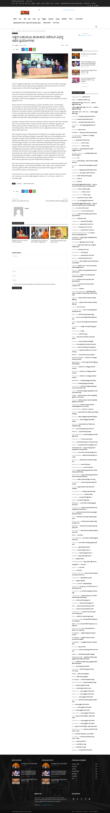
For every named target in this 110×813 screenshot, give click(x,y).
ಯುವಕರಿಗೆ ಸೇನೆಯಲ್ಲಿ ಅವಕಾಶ (85, 431)
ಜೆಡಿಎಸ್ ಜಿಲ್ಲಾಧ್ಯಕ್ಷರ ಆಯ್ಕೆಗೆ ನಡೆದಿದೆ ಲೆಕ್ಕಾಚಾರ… (88, 416)
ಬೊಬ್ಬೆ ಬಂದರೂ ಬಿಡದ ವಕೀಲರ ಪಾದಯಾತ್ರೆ (88, 132)
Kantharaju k (75, 503)
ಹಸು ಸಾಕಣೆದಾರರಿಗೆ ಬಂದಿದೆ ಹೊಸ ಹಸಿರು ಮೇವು (86, 344)
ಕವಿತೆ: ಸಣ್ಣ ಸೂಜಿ (84, 252)
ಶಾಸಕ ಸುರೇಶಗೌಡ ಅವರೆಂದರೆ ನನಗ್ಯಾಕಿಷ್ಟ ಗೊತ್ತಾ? (57, 201)
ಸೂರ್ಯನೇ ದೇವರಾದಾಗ (85, 464)
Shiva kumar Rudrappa (77, 357)
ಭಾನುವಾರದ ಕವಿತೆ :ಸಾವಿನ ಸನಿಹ (87, 255)
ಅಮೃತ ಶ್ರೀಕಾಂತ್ (75, 564)
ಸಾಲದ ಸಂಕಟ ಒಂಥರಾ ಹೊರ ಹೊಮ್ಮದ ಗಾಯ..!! (87, 452)
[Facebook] (88, 6)
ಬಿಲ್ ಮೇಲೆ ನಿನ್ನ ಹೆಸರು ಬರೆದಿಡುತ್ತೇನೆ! (86, 341)
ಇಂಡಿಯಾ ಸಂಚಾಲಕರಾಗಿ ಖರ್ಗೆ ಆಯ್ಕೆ (20, 201)
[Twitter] (93, 6)
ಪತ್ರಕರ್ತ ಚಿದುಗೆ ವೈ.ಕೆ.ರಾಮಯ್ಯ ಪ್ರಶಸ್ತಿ (84, 175)
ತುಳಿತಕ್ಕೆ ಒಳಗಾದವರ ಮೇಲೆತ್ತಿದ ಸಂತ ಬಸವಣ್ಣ (86, 479)
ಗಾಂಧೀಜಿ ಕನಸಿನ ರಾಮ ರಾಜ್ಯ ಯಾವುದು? (87, 354)
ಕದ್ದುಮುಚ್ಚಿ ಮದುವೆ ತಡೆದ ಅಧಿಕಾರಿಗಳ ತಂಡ (87, 170)
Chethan (74, 395)
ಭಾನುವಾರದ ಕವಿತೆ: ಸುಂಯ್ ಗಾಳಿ (86, 224)
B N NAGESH (75, 132)
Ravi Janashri (75, 380)
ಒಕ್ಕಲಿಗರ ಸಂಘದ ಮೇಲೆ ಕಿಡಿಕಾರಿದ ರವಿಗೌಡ (85, 606)
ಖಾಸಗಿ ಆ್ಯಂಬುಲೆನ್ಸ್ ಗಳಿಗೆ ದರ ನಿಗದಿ (85, 258)
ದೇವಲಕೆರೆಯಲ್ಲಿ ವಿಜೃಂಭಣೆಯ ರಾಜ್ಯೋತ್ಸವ (86, 654)
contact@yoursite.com (47, 805)
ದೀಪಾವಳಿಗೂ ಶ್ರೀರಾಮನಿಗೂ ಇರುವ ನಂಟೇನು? (84, 733)
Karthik (74, 535)
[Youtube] (97, 6)
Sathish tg (74, 431)
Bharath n (74, 354)
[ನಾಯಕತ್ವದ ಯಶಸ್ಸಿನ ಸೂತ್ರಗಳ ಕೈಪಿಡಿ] (76, 56)
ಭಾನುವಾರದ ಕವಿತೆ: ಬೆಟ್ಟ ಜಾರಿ (86, 221)
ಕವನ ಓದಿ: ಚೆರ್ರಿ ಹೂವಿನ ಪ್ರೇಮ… (84, 189)
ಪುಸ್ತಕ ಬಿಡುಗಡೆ (18, 31)
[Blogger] (73, 799)
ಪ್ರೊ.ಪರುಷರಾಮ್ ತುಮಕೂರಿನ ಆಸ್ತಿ (82, 140)
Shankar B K (75, 526)
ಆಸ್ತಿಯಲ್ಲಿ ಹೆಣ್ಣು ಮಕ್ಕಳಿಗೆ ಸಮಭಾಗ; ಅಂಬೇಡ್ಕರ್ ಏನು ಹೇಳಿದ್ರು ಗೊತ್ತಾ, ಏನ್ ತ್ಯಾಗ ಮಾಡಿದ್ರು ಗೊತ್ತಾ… (84, 293)
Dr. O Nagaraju (75, 633)
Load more (84, 86)
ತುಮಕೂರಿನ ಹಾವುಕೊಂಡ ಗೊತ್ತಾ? (87, 679)
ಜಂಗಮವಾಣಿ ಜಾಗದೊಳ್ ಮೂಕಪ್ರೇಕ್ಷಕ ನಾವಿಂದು (87, 445)
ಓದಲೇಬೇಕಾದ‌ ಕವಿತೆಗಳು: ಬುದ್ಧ (83, 99)
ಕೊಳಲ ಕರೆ (79, 178)
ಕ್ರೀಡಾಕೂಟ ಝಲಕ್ (86, 97)
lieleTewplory (75, 237)
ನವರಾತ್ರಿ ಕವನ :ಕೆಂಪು (81, 218)
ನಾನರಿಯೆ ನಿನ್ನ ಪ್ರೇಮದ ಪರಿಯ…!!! (84, 550)
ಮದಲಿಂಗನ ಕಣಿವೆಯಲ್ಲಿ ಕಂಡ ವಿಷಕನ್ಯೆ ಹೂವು (87, 347)
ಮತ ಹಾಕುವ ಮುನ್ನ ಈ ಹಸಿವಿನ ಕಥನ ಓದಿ (87, 116)
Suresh (73, 99)
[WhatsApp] (34, 49)
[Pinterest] (30, 49)
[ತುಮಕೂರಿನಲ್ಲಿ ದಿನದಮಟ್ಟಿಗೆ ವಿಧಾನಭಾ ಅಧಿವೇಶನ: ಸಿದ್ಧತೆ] (76, 72)
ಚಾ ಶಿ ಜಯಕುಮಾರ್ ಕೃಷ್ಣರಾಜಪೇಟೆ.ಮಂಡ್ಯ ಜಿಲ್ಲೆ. (81, 184)
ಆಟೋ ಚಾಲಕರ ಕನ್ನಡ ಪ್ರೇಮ (83, 673)
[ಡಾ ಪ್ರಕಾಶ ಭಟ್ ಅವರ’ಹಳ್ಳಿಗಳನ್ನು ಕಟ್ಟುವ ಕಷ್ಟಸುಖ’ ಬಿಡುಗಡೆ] (59, 233)
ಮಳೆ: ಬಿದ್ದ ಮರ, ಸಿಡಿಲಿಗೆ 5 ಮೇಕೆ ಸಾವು (87, 172)
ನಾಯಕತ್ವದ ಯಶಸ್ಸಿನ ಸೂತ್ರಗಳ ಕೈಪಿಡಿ (89, 54)
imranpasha (75, 148)
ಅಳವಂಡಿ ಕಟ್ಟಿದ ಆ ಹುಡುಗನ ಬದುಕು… (84, 688)
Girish (73, 606)
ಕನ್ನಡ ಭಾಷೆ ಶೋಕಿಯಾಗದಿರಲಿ (84, 547)
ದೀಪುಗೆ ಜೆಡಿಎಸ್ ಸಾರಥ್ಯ (81, 744)
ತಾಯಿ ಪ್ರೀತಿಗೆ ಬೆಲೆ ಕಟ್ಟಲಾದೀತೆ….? (86, 497)
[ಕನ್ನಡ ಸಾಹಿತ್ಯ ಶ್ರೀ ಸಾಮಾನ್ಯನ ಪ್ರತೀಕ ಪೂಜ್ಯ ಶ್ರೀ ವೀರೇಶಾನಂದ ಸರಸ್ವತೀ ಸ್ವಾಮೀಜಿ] (40, 233)
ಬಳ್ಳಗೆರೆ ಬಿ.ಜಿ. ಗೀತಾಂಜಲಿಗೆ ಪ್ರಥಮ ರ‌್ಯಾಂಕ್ (85, 616)
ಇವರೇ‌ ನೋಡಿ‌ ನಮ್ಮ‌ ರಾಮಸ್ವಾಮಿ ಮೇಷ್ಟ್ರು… (86, 314)
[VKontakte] (89, 799)
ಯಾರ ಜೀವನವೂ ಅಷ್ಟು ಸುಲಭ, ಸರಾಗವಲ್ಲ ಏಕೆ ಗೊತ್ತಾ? (87, 442)
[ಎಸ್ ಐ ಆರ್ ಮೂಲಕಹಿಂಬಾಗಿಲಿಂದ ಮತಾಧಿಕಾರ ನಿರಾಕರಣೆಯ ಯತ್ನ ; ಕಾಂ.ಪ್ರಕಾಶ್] (76, 80)
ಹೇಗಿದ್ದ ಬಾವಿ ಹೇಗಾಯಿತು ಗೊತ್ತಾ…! (89, 491)
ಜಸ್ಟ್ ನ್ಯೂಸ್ (33, 238)
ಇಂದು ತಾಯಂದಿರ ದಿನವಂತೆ (86, 439)
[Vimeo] (95, 6)
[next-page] (16, 246)
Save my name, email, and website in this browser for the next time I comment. (34, 284)
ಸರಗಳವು (82, 331)
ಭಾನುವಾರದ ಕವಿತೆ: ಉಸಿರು (83, 249)
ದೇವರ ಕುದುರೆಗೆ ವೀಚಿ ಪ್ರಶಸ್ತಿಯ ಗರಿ (83, 600)
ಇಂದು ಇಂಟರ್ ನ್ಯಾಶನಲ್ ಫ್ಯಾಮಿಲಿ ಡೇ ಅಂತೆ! (85, 428)
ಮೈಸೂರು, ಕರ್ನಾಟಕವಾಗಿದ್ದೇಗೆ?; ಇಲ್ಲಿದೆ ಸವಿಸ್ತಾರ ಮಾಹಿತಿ (86, 726)
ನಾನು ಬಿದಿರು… (80, 535)
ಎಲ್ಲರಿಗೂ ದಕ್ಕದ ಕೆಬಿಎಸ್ (81, 741)
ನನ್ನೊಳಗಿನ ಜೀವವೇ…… (80, 558)
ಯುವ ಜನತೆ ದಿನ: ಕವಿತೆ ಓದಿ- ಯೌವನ (84, 197)
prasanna (74, 122)
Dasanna (74, 654)
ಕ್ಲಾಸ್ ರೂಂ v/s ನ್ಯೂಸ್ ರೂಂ (87, 409)
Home (13, 31)
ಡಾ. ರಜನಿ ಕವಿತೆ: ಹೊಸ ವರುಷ (82, 208)
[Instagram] (90, 6)
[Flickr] (81, 799)
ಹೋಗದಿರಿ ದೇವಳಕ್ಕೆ (88, 494)
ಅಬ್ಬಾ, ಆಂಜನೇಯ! (82, 646)
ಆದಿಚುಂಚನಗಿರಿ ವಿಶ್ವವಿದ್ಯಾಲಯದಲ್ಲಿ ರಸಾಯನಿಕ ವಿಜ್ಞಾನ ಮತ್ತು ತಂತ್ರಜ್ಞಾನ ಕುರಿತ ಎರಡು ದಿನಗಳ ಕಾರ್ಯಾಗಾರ (88, 63)
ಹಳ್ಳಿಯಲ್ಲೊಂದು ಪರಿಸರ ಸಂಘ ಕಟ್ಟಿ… (87, 242)
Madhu (73, 623)
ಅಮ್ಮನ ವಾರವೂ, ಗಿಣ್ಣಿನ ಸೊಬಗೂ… (85, 555)
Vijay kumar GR (75, 362)
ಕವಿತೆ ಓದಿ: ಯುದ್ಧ (86, 194)
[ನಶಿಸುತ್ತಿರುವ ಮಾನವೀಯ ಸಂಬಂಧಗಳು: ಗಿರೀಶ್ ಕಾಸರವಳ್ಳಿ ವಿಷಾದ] (21, 233)
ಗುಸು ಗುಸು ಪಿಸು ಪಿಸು (81, 307)
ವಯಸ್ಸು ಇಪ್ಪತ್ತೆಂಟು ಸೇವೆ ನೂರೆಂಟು (87, 691)
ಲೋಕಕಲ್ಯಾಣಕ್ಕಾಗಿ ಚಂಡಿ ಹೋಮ (82, 666)
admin (16, 45)
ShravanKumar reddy (77, 657)
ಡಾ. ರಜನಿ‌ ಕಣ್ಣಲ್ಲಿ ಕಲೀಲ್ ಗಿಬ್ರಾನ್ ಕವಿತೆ (85, 200)
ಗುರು (78, 158)
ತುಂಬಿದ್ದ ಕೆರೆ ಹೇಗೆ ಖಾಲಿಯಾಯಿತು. (85, 750)
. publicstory (19, 183)
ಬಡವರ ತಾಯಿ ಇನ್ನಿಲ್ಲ (83, 334)
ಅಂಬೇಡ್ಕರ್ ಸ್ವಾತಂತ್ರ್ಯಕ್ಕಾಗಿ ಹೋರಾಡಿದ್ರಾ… (88, 380)
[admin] (13, 45)
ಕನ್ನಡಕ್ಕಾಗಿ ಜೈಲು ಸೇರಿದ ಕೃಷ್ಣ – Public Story (80, 102)
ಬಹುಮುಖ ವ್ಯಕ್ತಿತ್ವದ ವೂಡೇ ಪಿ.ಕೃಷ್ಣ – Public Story (82, 107)
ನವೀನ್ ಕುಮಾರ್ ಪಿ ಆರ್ (76, 447)
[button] (96, 27)
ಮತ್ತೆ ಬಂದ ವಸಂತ (81, 129)
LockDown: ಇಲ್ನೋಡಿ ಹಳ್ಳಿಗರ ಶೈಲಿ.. (85, 583)
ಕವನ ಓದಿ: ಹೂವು (85, 143)
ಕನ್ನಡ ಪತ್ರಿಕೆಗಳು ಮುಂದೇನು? (86, 577)
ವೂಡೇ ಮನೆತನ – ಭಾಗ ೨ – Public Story (80, 111)
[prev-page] (13, 246)
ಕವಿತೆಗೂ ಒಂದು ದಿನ (86, 192)
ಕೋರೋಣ (81, 288)
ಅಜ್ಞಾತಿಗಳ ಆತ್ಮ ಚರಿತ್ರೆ (80, 580)
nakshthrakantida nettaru (28, 183)
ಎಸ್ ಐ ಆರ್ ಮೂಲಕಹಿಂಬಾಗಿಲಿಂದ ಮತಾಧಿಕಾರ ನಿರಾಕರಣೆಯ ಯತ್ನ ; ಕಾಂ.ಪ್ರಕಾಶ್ (88, 80)
